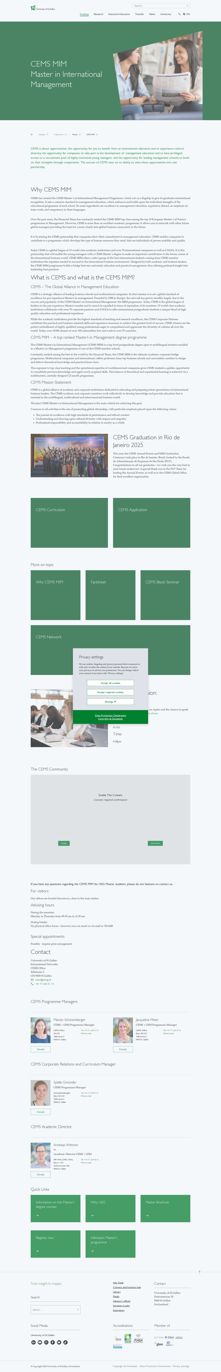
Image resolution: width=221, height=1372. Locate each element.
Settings (109, 701)
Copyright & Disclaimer (110, 718)
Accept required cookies (110, 692)
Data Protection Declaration (110, 715)
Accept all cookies (110, 683)
